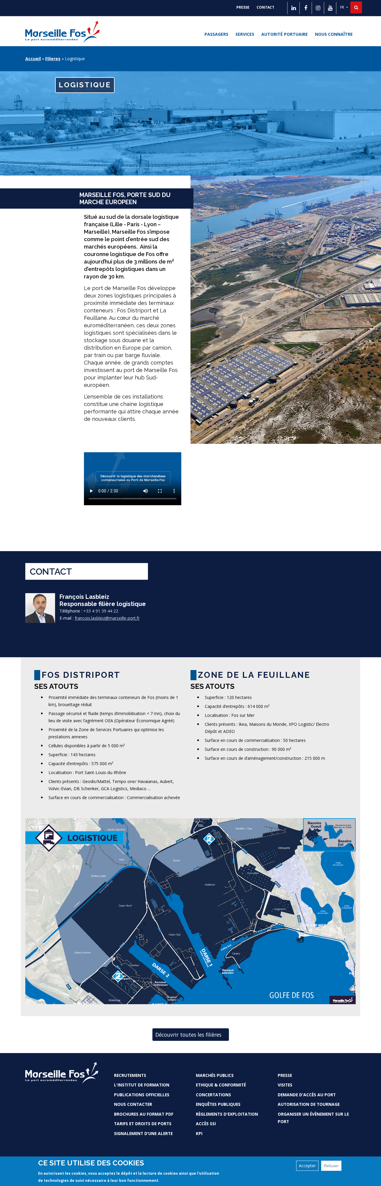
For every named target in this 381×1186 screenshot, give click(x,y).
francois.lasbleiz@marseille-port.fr (107, 618)
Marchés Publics (215, 1075)
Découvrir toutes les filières (188, 1034)
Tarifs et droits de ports (142, 1123)
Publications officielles (141, 1094)
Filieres (52, 58)
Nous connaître (334, 34)
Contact (265, 7)
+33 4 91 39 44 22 (100, 611)
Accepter (307, 1165)
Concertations (213, 1094)
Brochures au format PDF (143, 1114)
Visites (285, 1085)
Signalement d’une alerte (143, 1133)
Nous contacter (133, 1104)
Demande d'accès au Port (307, 1094)
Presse (242, 7)
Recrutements (130, 1075)
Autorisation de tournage (309, 1104)
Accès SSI (206, 1123)
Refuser (331, 1165)
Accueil (33, 58)
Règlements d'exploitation (227, 1114)
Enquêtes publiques (218, 1104)
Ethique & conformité (221, 1085)
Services (244, 34)
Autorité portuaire (284, 34)
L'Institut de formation (141, 1085)
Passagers (216, 34)
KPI (199, 1133)
